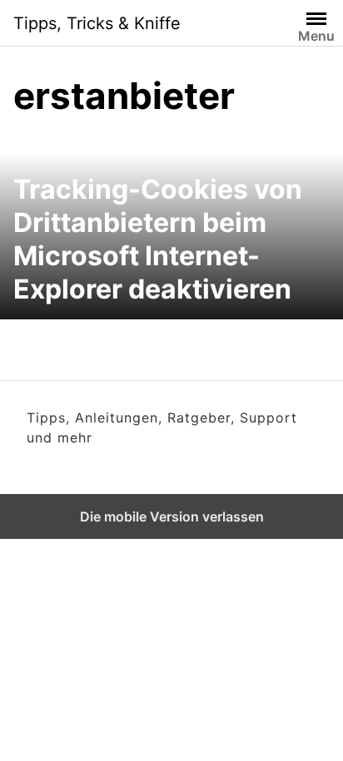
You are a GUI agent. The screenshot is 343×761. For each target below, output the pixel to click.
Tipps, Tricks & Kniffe (97, 23)
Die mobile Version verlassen (172, 516)
